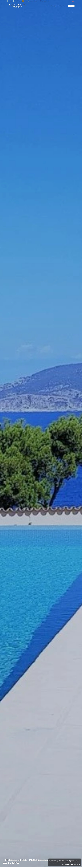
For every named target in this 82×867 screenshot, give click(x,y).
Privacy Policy (64, 864)
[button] (73, 1)
